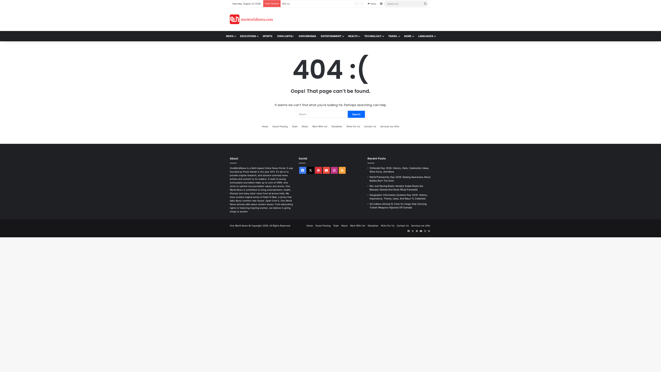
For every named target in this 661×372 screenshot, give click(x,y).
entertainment (331, 36)
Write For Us (353, 126)
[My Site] (251, 19)
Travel (392, 36)
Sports (267, 36)
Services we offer (389, 126)
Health (353, 36)
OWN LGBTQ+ (285, 36)
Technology (372, 36)
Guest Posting (280, 126)
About (305, 126)
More (407, 36)
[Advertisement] (361, 19)
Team (294, 126)
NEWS (229, 36)
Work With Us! (319, 126)
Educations (248, 36)
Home (265, 126)
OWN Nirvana (307, 36)
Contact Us (370, 126)
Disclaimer (337, 126)
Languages (425, 36)
